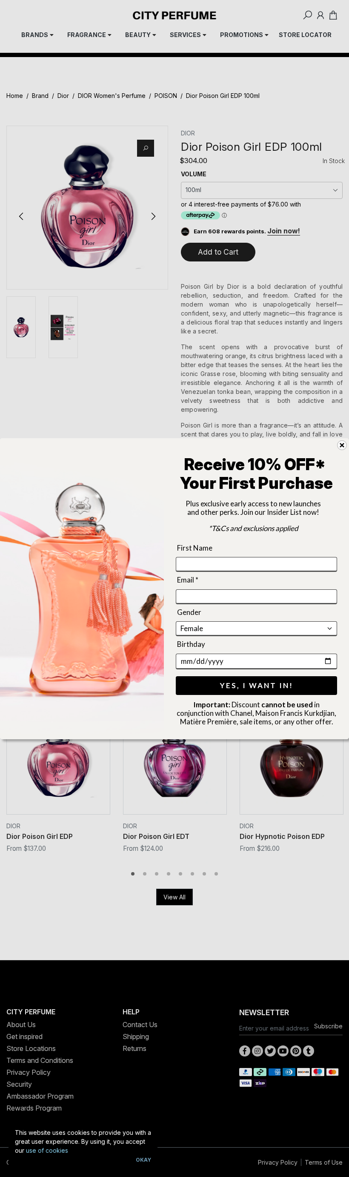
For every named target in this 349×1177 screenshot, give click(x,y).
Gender (189, 611)
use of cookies (47, 1150)
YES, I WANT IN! (256, 684)
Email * (187, 579)
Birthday (191, 644)
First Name (194, 547)
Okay (143, 1160)
